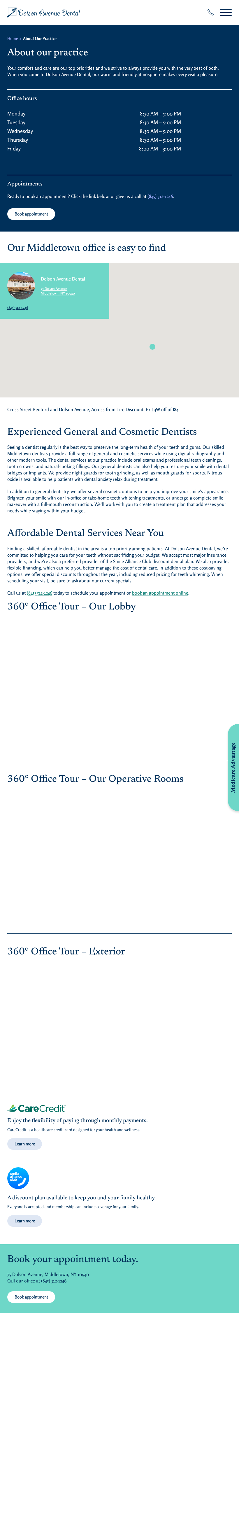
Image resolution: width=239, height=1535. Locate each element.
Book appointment (31, 214)
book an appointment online (160, 593)
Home (12, 38)
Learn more (25, 1144)
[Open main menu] (226, 12)
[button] (152, 346)
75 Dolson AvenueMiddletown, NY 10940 (58, 290)
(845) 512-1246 (160, 196)
